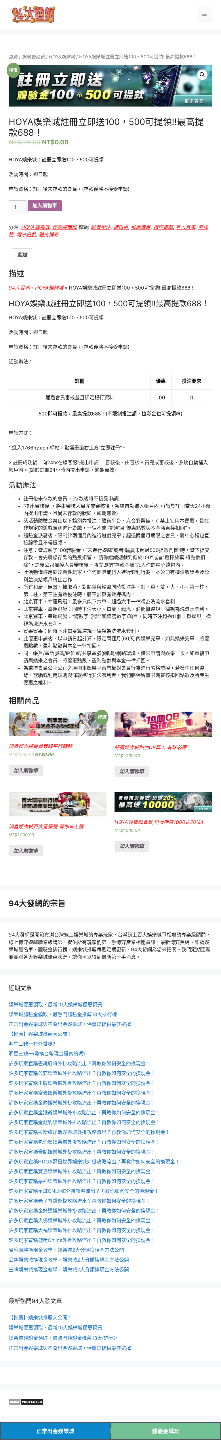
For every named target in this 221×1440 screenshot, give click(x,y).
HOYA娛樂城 (62, 56)
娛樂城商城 (33, 56)
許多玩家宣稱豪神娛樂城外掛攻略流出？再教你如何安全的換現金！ (82, 1181)
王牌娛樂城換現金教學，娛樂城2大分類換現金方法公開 (69, 1270)
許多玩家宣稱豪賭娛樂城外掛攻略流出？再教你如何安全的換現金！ (82, 1152)
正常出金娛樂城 (55, 1431)
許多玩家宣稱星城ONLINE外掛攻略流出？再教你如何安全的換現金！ (84, 1191)
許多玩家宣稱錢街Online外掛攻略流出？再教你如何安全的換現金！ (82, 1240)
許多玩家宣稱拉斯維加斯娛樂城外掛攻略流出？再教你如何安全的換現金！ (89, 1132)
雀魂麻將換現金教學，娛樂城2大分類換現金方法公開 (66, 1250)
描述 (22, 255)
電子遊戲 (26, 235)
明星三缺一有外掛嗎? (32, 1044)
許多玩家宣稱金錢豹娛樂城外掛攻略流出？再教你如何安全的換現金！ (84, 1122)
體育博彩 (48, 235)
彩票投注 (100, 227)
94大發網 (19, 288)
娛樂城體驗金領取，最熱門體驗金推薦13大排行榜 (63, 1014)
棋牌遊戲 (163, 227)
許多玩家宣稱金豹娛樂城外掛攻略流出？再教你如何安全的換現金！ (82, 1103)
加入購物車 (45, 205)
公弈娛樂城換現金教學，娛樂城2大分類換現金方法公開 (69, 1260)
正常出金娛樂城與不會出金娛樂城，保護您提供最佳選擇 (70, 1024)
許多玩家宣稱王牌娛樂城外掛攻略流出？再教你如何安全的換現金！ (82, 1083)
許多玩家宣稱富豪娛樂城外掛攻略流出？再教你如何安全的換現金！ (82, 1093)
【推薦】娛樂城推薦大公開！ (40, 1034)
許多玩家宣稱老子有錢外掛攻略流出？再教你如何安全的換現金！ (79, 1201)
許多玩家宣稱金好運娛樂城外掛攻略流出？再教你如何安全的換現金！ (84, 1211)
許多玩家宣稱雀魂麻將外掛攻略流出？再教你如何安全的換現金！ (79, 1063)
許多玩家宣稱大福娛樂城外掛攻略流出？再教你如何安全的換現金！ (82, 1230)
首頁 (13, 56)
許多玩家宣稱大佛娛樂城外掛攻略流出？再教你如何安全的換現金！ (82, 1220)
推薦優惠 (140, 227)
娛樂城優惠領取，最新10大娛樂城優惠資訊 (55, 1005)
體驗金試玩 (166, 1431)
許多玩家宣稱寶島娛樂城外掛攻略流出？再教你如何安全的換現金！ (82, 1171)
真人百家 (185, 227)
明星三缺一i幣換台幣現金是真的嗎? (47, 1054)
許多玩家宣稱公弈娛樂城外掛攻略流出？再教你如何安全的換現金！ (82, 1073)
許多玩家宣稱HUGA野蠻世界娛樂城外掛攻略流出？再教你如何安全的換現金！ (94, 1162)
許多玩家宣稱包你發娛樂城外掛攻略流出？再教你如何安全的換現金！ (84, 1142)
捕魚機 (120, 227)
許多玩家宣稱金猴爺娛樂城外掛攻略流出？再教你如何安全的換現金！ (84, 1113)
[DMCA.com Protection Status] (26, 1404)
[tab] (22, 254)
